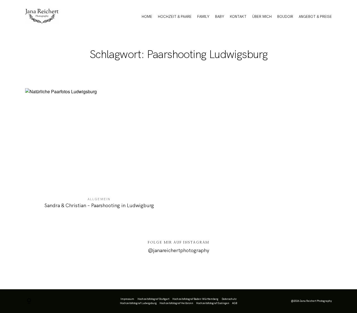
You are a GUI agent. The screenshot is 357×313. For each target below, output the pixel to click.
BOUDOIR (285, 16)
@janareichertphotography (178, 250)
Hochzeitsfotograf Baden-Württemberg (195, 299)
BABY (219, 16)
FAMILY (203, 16)
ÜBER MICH (262, 16)
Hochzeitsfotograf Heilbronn (176, 303)
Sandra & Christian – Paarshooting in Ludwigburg (99, 152)
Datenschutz (229, 299)
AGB (234, 303)
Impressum (127, 299)
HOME (147, 16)
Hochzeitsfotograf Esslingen (212, 303)
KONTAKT (238, 16)
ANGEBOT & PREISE (315, 16)
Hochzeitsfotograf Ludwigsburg (138, 303)
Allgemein (99, 199)
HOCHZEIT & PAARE (175, 16)
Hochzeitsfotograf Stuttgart (153, 299)
